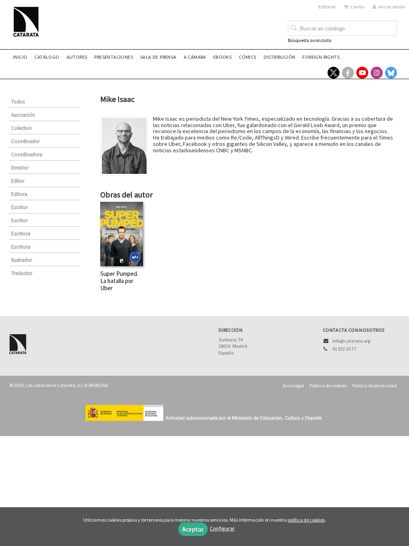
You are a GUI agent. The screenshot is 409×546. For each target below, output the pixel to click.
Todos (18, 101)
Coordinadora (26, 154)
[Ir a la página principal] (28, 27)
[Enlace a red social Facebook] (348, 73)
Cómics (247, 57)
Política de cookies (328, 386)
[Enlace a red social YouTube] (362, 73)
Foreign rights (321, 57)
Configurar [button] (222, 528)
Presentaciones (113, 57)
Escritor (19, 207)
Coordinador (25, 141)
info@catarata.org (351, 341)
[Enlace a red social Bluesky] (391, 73)
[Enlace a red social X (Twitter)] (334, 73)
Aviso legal (293, 386)
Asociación (23, 115)
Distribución (280, 57)
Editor (17, 180)
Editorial (327, 7)
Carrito (357, 7)
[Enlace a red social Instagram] (377, 73)
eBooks (222, 57)
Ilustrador (21, 260)
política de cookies (306, 520)
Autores (77, 57)
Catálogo (46, 57)
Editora (19, 194)
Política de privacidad (374, 386)
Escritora (20, 233)
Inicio (20, 57)
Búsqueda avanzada (310, 40)
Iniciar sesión (391, 7)
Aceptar (193, 529)
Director (19, 167)
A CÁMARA (195, 57)
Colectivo (21, 128)
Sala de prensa (158, 57)
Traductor (21, 273)
